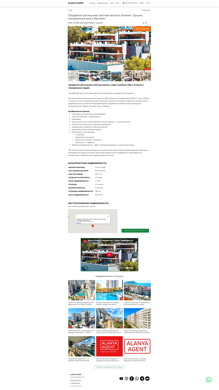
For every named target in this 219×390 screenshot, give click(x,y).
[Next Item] (148, 48)
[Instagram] (126, 378)
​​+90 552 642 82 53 (131, 3)
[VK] (147, 378)
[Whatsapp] (124, 3)
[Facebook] (132, 378)
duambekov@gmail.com (77, 377)
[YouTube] (121, 378)
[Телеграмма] (142, 378)
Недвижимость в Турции (109, 276)
